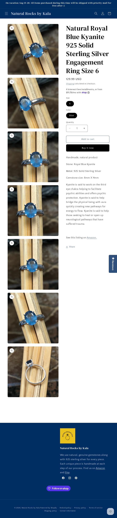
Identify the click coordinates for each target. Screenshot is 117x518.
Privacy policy (80, 508)
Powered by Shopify (48, 508)
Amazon (100, 468)
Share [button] (72, 247)
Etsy (67, 472)
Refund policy (65, 508)
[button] (6, 13)
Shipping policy (50, 511)
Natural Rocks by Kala (31, 508)
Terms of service (96, 508)
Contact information (68, 511)
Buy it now (88, 148)
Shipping (70, 84)
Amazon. (92, 237)
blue (71, 115)
